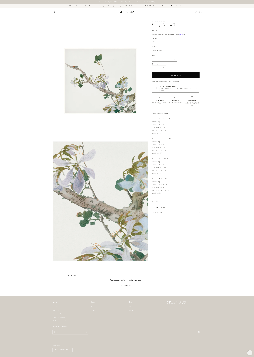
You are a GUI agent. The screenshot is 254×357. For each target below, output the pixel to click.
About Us (56, 307)
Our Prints (56, 310)
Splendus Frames (59, 317)
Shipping (94, 307)
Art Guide (131, 314)
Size (153, 55)
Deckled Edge (58, 314)
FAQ (129, 307)
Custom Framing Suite (60, 321)
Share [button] (156, 201)
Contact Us (132, 310)
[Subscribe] (86, 332)
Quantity (155, 64)
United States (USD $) (61, 349)
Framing (154, 38)
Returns (93, 310)
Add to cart (175, 75)
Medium (154, 47)
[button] (57, 12)
